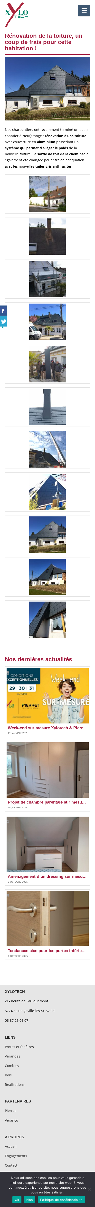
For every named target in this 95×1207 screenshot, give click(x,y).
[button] (84, 10)
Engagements (16, 1156)
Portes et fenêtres (19, 1046)
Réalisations (15, 1084)
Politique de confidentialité (61, 1200)
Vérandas (12, 1056)
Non (29, 1200)
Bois (8, 1075)
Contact (11, 1165)
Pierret (10, 1110)
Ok (17, 1200)
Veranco (11, 1120)
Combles (12, 1065)
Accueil (11, 1146)
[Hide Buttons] (2, 326)
